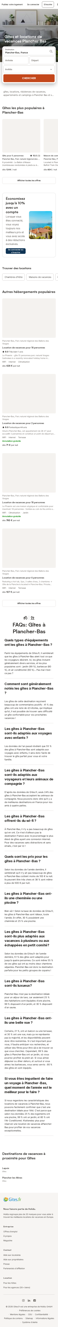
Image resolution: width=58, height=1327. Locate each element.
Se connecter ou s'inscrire (15, 251)
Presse (6, 1264)
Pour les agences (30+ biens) (16, 1287)
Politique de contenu (13, 1318)
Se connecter (33, 4)
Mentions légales (17, 1314)
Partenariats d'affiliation (14, 1268)
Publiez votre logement (12, 4)
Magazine (7, 1240)
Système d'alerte (30, 1322)
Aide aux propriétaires (13, 1259)
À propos (7, 1236)
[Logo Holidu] (12, 1199)
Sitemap (29, 1318)
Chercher (29, 78)
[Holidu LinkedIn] (29, 1300)
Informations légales (45, 1318)
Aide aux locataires (12, 1255)
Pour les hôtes (9, 1283)
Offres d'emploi (10, 1231)
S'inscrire (48, 4)
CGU (30, 1314)
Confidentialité (41, 1314)
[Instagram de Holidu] (23, 1300)
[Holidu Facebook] (34, 1300)
